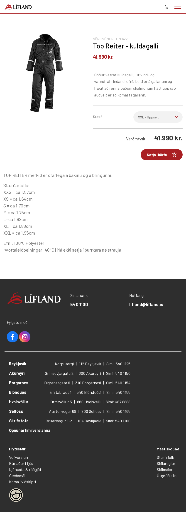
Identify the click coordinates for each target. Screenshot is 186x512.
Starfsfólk (165, 457)
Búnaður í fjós (21, 463)
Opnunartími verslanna (29, 430)
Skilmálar (165, 469)
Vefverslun (18, 457)
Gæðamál (17, 475)
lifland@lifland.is (146, 304)
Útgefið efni (167, 475)
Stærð (97, 116)
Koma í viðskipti (22, 481)
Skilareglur (166, 463)
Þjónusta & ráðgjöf (25, 469)
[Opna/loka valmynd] (178, 6)
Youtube (24, 336)
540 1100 (79, 304)
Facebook (12, 336)
